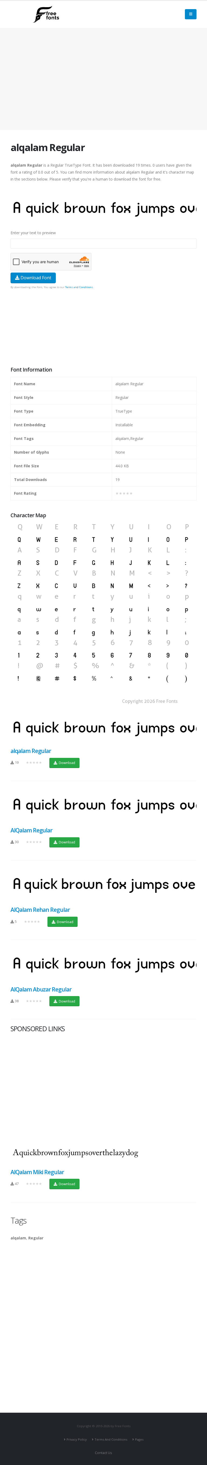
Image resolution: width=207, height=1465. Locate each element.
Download (66, 762)
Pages (139, 1439)
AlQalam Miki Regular (37, 1172)
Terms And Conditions (111, 1439)
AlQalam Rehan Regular (40, 909)
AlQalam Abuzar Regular (41, 989)
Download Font (35, 278)
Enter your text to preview (33, 232)
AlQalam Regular (31, 830)
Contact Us (103, 1453)
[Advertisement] (103, 328)
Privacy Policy (77, 1439)
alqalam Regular (31, 751)
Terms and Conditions (79, 287)
